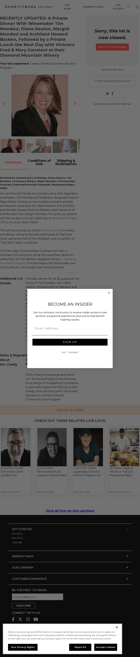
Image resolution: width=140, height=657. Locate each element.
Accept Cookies (105, 647)
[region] (62, 639)
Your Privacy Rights (22, 647)
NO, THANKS (70, 352)
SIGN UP (70, 342)
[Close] (117, 627)
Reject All (80, 647)
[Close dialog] (109, 293)
